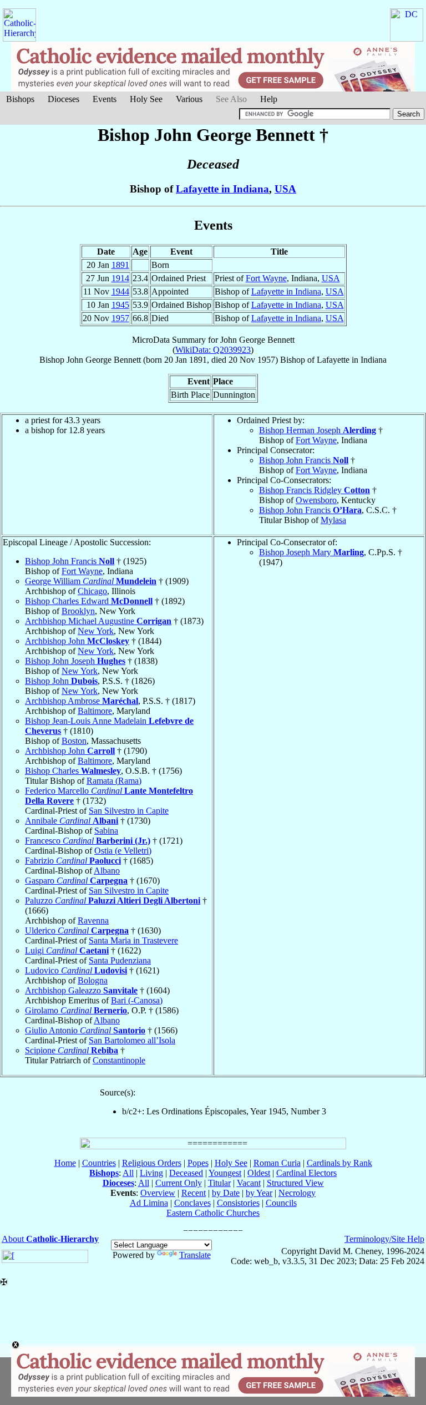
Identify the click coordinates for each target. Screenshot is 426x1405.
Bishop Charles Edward (89, 601)
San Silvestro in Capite (129, 810)
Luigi (67, 950)
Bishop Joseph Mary (311, 552)
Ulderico (77, 930)
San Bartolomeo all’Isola (132, 1040)
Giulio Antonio (85, 1030)
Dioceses (63, 99)
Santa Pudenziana (120, 960)
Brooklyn (78, 611)
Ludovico (76, 970)
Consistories (238, 1203)
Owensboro (316, 500)
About (50, 1239)
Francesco (87, 840)
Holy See (146, 99)
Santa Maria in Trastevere (133, 940)
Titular (219, 1183)
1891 (120, 265)
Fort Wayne (266, 278)
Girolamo (76, 1010)
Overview (157, 1193)
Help (268, 99)
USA (285, 189)
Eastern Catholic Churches (213, 1213)
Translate (195, 1255)
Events (104, 99)
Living (151, 1173)
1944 (120, 291)
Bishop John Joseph (75, 661)
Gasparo (76, 880)
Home (65, 1163)
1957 (120, 318)
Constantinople (119, 1060)
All (128, 1173)
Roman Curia (277, 1163)
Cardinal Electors (306, 1173)
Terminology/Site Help (384, 1239)
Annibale (71, 820)
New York (96, 631)
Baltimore (95, 711)
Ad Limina (149, 1203)
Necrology (297, 1193)
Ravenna (93, 920)
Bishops (20, 99)
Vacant (249, 1183)
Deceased (186, 1173)
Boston (74, 740)
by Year (259, 1193)
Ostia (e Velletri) (122, 850)
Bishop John (61, 681)
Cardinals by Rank (339, 1163)
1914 (120, 278)
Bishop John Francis (303, 460)
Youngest (225, 1173)
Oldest (258, 1173)
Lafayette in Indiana (222, 189)
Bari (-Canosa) (137, 1000)
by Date (226, 1193)
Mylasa (333, 520)
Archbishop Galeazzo (81, 990)
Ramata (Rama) (114, 780)
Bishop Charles (73, 770)
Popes (198, 1163)
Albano (107, 870)
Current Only (178, 1183)
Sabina (106, 830)
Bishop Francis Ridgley (314, 490)
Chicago (92, 591)
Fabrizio (73, 860)
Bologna (93, 980)
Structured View (295, 1183)
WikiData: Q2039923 (213, 349)
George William (90, 581)
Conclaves (192, 1203)
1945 (120, 305)
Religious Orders (151, 1163)
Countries (99, 1163)
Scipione (71, 1050)
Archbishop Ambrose (81, 701)
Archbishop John (77, 641)
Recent (193, 1193)
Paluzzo (112, 900)
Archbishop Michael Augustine (98, 621)
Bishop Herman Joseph (317, 430)
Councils (281, 1203)
